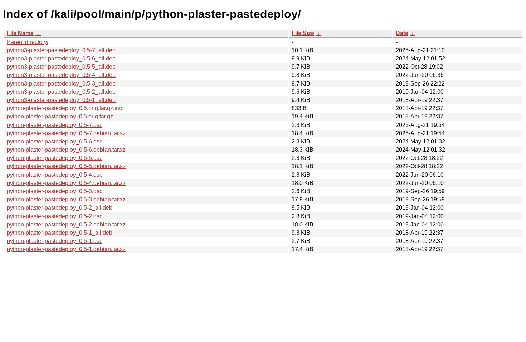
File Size (303, 33)
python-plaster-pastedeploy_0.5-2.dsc (54, 216)
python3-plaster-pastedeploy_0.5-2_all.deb (61, 92)
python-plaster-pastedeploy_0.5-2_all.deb (59, 208)
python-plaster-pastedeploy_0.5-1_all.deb (59, 233)
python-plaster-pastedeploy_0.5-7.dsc (54, 125)
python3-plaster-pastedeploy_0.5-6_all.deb (61, 58)
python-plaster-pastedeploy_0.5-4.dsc (54, 175)
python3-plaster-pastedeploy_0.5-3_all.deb (61, 83)
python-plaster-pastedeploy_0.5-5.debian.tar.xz (66, 166)
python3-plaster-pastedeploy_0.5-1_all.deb (61, 100)
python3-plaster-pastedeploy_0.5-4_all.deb (61, 75)
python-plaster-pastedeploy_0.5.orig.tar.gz (60, 116)
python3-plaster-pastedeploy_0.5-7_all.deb (61, 50)
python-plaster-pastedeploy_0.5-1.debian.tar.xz (66, 249)
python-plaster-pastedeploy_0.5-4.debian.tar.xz (66, 183)
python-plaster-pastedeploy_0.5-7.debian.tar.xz (66, 133)
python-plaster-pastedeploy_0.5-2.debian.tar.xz (66, 224)
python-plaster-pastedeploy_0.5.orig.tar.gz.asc (65, 108)
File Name (20, 33)
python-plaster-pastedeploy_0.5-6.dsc (54, 141)
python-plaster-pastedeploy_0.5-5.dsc (54, 158)
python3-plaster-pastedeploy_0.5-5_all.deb (61, 67)
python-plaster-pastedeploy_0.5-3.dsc (54, 191)
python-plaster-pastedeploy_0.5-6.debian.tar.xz (66, 150)
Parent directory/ (27, 42)
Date (402, 33)
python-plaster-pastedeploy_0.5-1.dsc (54, 241)
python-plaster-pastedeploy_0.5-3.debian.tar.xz (66, 199)
